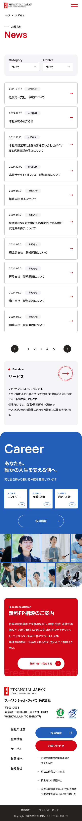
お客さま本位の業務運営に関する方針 (55, 760)
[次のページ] (67, 349)
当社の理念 (18, 729)
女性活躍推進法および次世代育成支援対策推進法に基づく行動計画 (58, 791)
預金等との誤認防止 (51, 780)
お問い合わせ (56, 746)
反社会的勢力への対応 (53, 771)
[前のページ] (15, 349)
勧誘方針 (25, 810)
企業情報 (16, 739)
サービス (16, 748)
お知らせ (16, 768)
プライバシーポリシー (50, 810)
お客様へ (16, 758)
